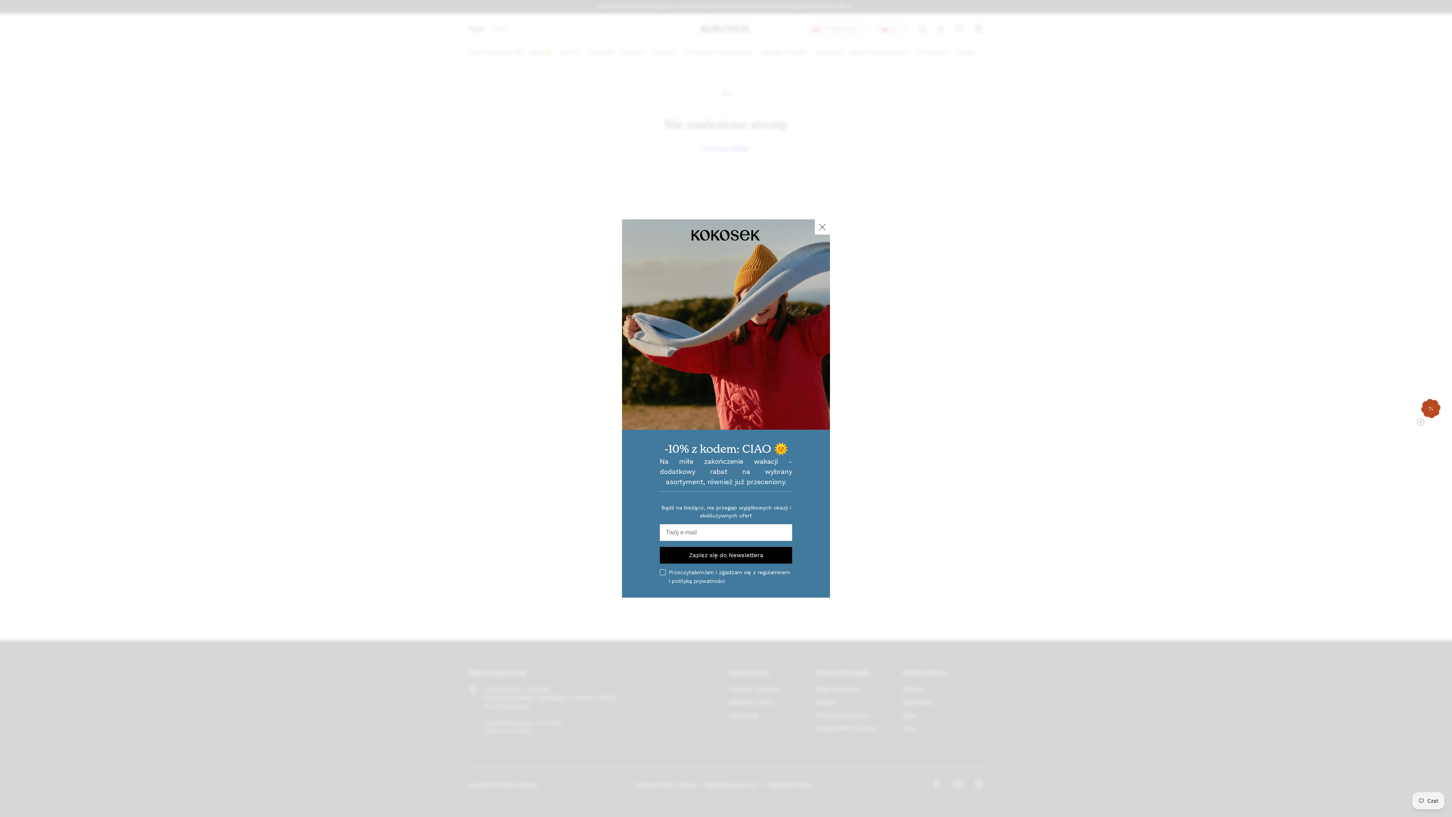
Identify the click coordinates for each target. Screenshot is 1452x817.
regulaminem (774, 572)
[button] (1430, 408)
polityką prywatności (698, 581)
